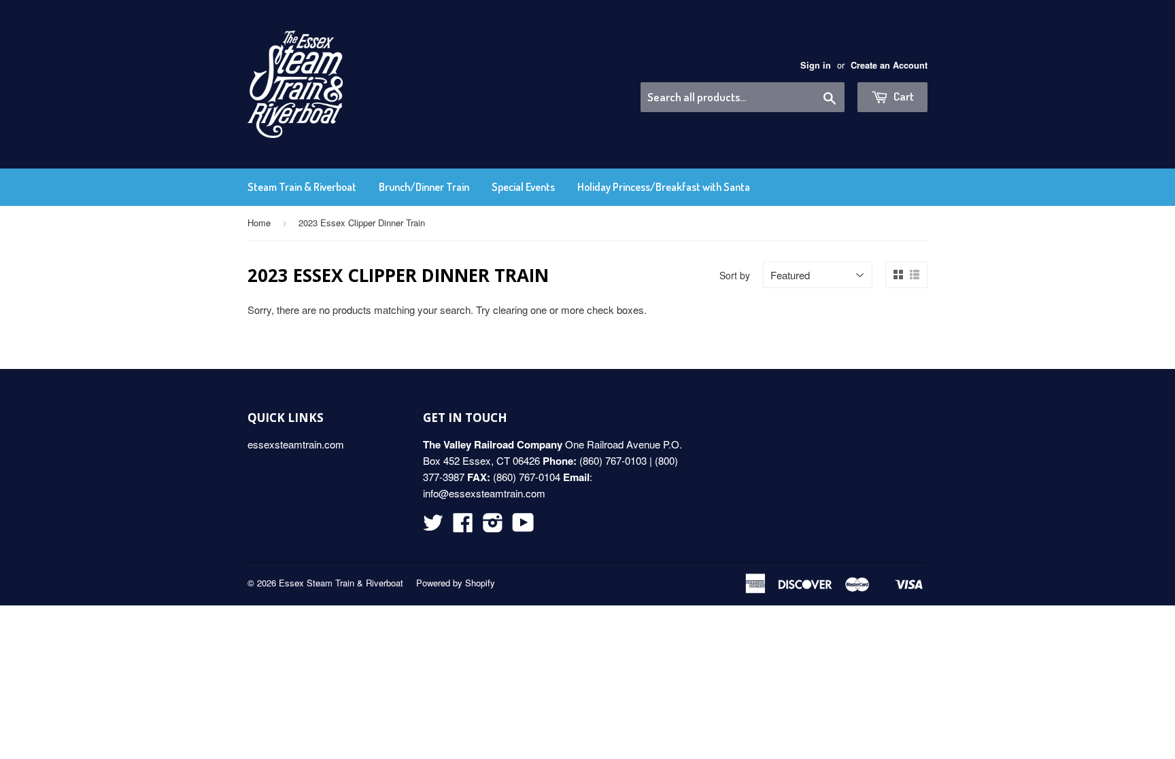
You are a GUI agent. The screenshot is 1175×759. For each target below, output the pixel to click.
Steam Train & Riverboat (302, 187)
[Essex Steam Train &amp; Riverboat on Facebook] (463, 526)
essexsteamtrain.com (296, 444)
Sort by (734, 275)
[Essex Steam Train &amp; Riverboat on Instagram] (493, 526)
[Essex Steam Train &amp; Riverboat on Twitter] (433, 526)
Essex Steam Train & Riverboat (341, 582)
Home (259, 222)
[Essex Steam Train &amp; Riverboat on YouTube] (523, 526)
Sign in (815, 65)
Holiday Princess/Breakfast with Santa (663, 187)
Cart (902, 96)
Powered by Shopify (455, 582)
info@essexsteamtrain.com (484, 493)
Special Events (523, 187)
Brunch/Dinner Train (424, 187)
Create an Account (889, 65)
